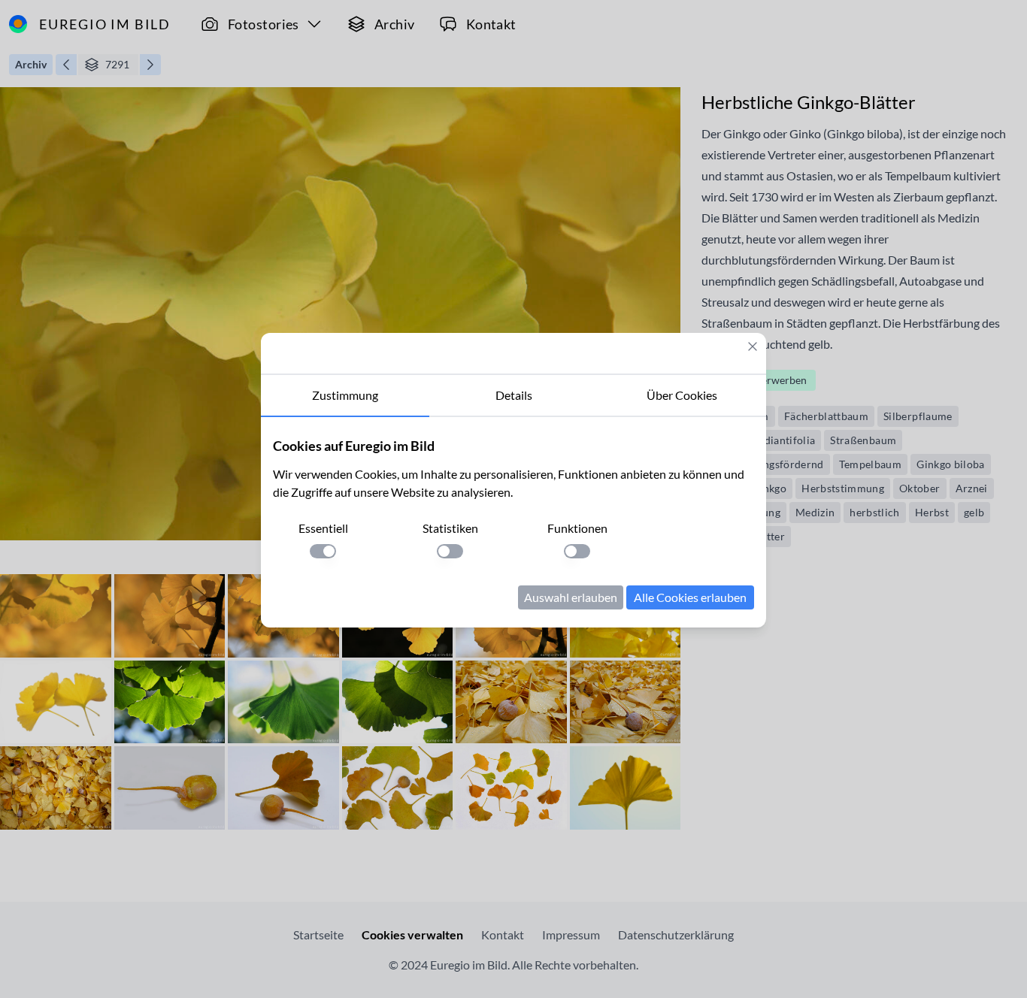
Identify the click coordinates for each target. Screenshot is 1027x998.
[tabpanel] (513, 522)
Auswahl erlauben (570, 597)
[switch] (323, 551)
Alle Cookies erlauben (690, 597)
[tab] (345, 396)
